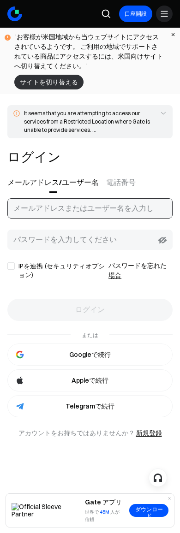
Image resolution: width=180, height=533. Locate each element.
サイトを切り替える (49, 82)
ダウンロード (149, 511)
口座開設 (136, 13)
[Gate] (14, 13)
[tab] (54, 182)
